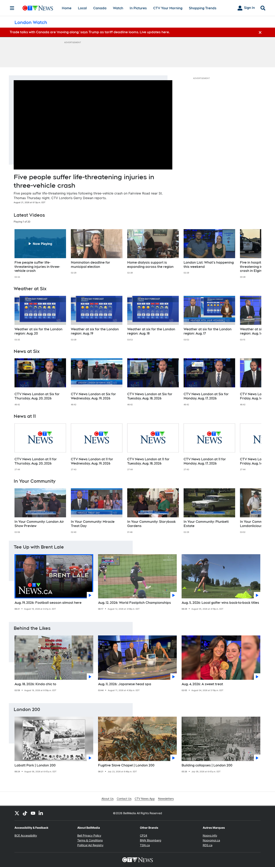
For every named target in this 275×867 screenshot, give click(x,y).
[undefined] (40, 253)
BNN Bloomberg (150, 840)
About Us (107, 798)
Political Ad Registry (90, 845)
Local (82, 8)
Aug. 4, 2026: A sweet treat (202, 684)
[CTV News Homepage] (38, 8)
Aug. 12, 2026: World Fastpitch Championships (134, 603)
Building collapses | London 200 (207, 765)
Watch (118, 8)
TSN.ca (145, 845)
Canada (99, 8)
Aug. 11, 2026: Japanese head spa (124, 684)
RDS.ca (207, 845)
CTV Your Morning (167, 8)
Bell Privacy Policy (89, 835)
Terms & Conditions (90, 840)
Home (66, 8)
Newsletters (166, 798)
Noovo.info (210, 835)
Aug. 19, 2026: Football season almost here (48, 603)
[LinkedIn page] (41, 813)
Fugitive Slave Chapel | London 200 (126, 765)
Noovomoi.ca (211, 840)
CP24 (143, 835)
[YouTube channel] (33, 813)
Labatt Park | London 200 (35, 765)
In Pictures (138, 8)
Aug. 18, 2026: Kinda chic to (35, 684)
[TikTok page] (25, 813)
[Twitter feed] (16, 813)
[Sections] (12, 8)
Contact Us (124, 798)
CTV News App (145, 798)
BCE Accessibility (25, 835)
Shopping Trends (202, 8)
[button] (253, 253)
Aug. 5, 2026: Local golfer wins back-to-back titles (220, 603)
